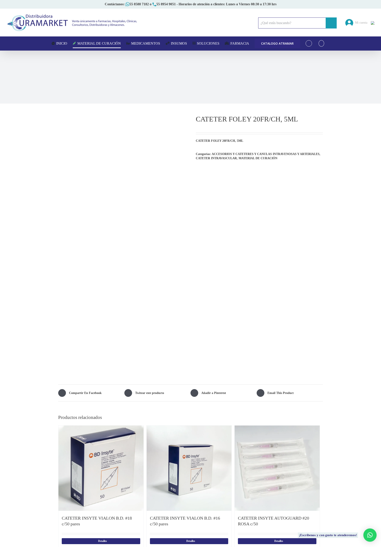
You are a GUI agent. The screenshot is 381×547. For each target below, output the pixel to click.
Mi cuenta (360, 22)
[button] (370, 535)
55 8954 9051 (166, 4)
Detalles (102, 541)
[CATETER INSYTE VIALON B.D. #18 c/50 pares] (101, 468)
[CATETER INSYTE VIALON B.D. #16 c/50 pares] (189, 468)
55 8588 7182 (139, 4)
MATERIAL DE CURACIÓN (258, 158)
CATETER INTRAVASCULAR (216, 158)
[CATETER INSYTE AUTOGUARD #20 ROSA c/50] (277, 468)
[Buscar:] (292, 22)
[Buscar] (321, 43)
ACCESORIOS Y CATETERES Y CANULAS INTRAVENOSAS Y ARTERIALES (265, 154)
